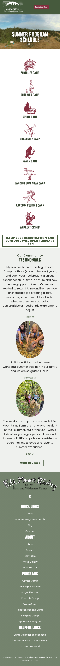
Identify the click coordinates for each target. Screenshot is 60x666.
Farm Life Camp (30, 598)
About (30, 544)
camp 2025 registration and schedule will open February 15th (30, 240)
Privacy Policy (24, 657)
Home (30, 513)
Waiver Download (30, 646)
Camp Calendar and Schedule (30, 634)
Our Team (30, 556)
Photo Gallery (30, 561)
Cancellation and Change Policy (30, 640)
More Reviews (30, 463)
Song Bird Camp (30, 615)
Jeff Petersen (35, 660)
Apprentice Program (30, 621)
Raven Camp (30, 604)
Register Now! (41, 7)
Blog (30, 525)
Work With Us (30, 567)
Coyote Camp (30, 580)
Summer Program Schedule (30, 519)
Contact (30, 531)
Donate (30, 550)
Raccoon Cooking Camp (30, 609)
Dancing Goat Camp (30, 586)
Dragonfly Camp (30, 592)
